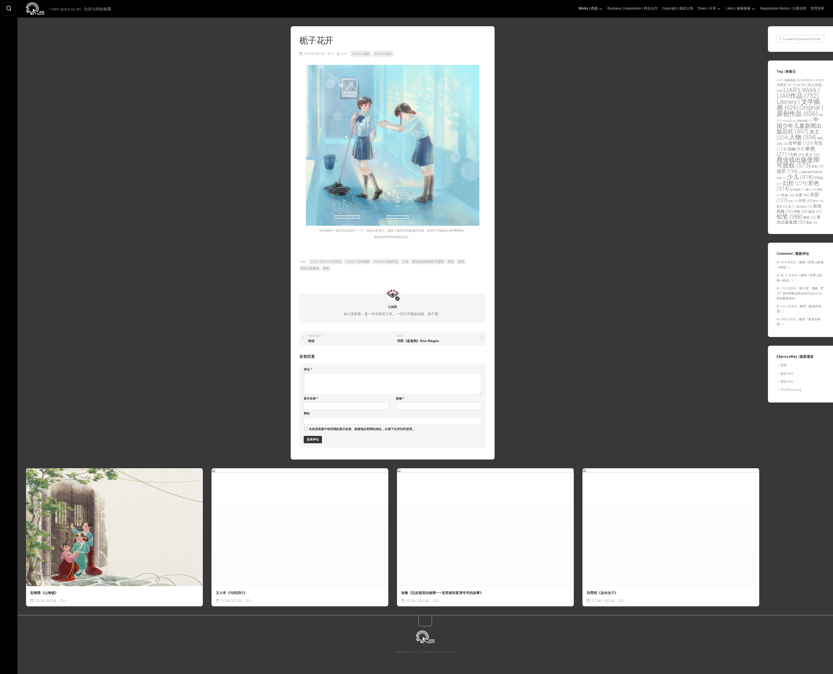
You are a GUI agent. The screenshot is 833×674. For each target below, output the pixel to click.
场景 (787, 171)
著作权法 (804, 206)
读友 (815, 211)
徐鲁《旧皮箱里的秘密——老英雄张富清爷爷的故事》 (442, 593)
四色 (817, 166)
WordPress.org (791, 389)
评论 (308, 369)
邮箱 (400, 398)
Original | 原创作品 (386, 261)
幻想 (795, 183)
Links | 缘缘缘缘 (738, 8)
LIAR (344, 54)
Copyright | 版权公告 (677, 8)
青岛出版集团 (310, 268)
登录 (784, 365)
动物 (795, 149)
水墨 (802, 195)
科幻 (818, 201)
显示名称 (311, 398)
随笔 (809, 217)
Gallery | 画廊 (360, 54)
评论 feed (787, 381)
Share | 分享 (707, 8)
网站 (307, 413)
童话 (782, 206)
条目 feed (787, 373)
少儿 (800, 176)
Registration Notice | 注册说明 (783, 8)
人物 (405, 261)
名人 (812, 155)
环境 (805, 201)
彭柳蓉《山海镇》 (44, 593)
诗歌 (800, 211)
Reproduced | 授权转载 (797, 120)
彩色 (451, 261)
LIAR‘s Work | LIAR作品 (326, 261)
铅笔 (461, 261)
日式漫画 (797, 189)
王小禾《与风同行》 (231, 593)
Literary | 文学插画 (357, 261)
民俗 (788, 195)
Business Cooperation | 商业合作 (632, 8)
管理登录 (817, 8)
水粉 (793, 201)
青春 (326, 268)
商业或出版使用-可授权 (428, 261)
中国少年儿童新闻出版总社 (799, 125)
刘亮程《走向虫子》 (602, 593)
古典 (797, 154)
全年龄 (800, 143)
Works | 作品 (588, 8)
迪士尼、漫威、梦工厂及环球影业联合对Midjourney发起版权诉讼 (800, 293)
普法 (811, 189)
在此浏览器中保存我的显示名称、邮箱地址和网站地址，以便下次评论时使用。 (362, 429)
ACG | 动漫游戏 (789, 80)
